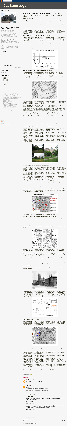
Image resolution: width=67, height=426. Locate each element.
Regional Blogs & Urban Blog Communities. (9, 110)
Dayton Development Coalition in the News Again (10, 98)
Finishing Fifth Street (6, 99)
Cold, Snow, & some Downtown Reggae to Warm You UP (12, 97)
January (4, 115)
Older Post (64, 420)
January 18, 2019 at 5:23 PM (30, 409)
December (4, 79)
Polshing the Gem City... (5, 40)
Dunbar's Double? (5, 102)
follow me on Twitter (17, 67)
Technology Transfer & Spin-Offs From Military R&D (11, 108)
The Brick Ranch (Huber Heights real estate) (9, 43)
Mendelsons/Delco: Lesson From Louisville (9, 90)
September (4, 82)
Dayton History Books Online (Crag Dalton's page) (10, 32)
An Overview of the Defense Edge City (9, 105)
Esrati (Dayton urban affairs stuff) (6, 35)
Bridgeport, (60, 101)
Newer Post (25, 420)
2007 (3, 116)
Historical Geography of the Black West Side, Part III (11, 93)
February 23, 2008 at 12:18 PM (31, 383)
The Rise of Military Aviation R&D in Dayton (9, 109)
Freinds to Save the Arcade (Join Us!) (7, 37)
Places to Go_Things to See (7, 101)
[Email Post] (33, 374)
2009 (3, 77)
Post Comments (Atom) (32, 423)
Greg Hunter (28, 379)
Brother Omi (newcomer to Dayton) (7, 31)
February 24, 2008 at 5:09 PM (30, 394)
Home (45, 420)
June (4, 85)
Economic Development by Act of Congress (9, 106)
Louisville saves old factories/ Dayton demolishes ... (11, 92)
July (3, 84)
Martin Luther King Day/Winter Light (8, 107)
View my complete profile (5, 124)
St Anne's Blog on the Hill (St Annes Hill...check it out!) (10, 42)
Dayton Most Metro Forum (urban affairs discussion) (10, 33)
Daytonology (14, 6)
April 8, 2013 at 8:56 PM (29, 401)
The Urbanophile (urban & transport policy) (8, 45)
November (4, 80)
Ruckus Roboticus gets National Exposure (9, 96)
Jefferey (3, 121)
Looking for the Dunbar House (7, 103)
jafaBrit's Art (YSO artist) (5, 38)
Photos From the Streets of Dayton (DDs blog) (9, 39)
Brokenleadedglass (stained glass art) (7, 30)
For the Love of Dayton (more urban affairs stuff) (9, 36)
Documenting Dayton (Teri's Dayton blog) (8, 34)
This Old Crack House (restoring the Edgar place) (9, 46)
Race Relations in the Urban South (33, 30)
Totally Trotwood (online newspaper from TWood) (9, 47)
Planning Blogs (3, 72)
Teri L (27, 385)
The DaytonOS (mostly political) (6, 44)
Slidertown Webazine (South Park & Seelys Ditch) (9, 41)
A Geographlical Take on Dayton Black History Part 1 (43, 13)
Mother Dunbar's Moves (6, 100)
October (4, 81)
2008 (3, 78)
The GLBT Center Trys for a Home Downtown (10, 104)
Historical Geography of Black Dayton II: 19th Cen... (11, 94)
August (4, 83)
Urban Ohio (3, 48)
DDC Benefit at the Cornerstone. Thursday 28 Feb (11, 91)
